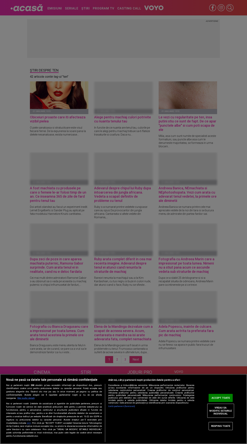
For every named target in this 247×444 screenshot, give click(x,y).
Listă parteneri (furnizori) (121, 406)
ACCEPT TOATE (220, 397)
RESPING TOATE (220, 426)
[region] (123, 409)
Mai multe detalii (26, 398)
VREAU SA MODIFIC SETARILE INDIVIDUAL (220, 410)
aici (29, 423)
